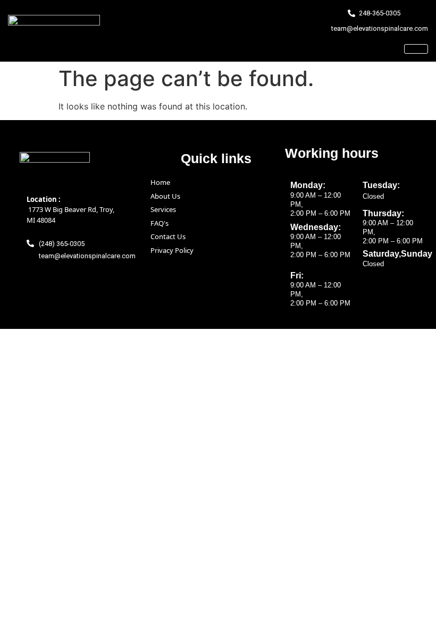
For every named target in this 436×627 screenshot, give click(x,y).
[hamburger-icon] (416, 49)
